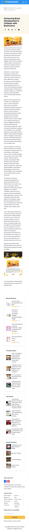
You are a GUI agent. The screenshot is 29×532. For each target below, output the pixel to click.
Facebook (17, 283)
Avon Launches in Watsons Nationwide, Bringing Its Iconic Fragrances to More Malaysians (16, 422)
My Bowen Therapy (16, 453)
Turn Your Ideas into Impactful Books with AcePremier (16, 376)
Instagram (6, 285)
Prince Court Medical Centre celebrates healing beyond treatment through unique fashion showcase (16, 357)
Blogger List (6, 497)
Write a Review (7, 495)
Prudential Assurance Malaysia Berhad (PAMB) (17, 446)
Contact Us (6, 505)
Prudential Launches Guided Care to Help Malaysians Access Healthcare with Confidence (16, 368)
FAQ (15, 497)
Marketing (16, 503)
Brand (15, 501)
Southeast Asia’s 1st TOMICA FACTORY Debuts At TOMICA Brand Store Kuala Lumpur (16, 385)
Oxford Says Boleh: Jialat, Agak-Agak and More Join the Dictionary (17, 413)
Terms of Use (7, 501)
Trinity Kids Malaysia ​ (16, 459)
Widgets (6, 503)
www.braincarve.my (9, 283)
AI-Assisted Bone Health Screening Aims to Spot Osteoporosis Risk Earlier (17, 431)
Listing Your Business (17, 505)
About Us (16, 495)
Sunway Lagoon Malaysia (15, 465)
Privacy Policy (17, 499)
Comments (12, 2)
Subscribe (14, 517)
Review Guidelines (8, 499)
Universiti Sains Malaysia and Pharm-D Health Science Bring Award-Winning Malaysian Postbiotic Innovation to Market (17, 403)
